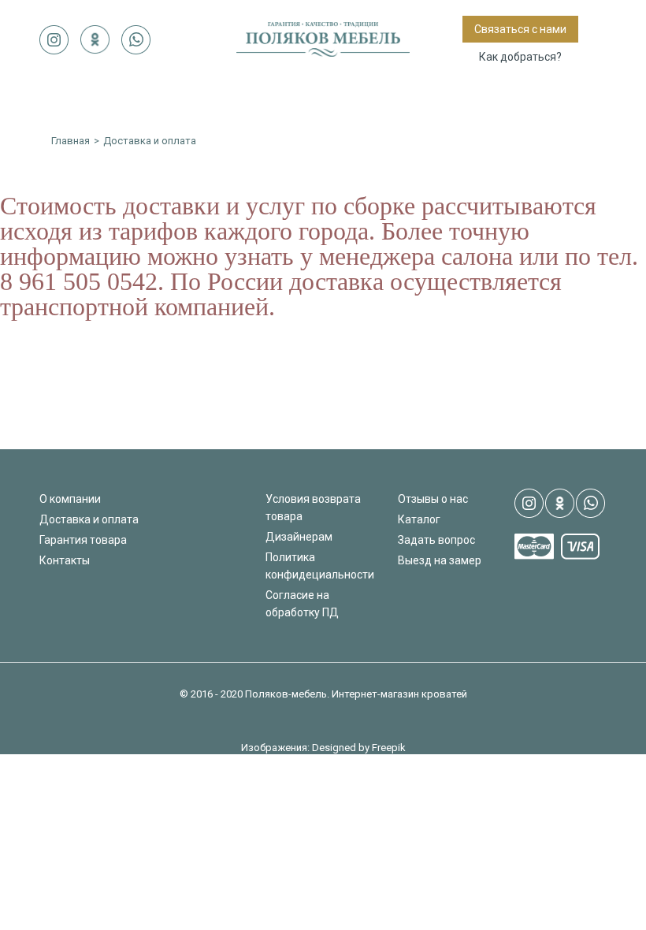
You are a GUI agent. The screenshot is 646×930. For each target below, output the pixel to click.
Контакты (64, 560)
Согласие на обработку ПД (302, 604)
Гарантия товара (83, 540)
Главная (70, 141)
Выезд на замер (439, 560)
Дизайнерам (298, 536)
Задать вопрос (436, 540)
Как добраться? (520, 56)
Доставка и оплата (89, 519)
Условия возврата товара (313, 508)
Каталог (419, 519)
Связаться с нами (520, 29)
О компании (70, 499)
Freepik (389, 747)
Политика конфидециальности (319, 566)
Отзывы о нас (433, 499)
